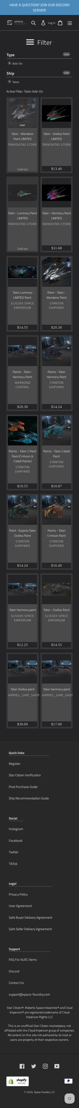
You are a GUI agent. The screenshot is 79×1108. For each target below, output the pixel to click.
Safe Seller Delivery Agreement (30, 928)
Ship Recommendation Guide (29, 798)
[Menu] (70, 23)
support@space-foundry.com (29, 994)
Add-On (17, 63)
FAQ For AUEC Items (23, 959)
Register (14, 763)
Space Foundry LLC (44, 1092)
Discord (14, 971)
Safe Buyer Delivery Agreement (30, 917)
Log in (51, 22)
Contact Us (16, 982)
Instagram (16, 828)
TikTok (13, 863)
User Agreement (20, 905)
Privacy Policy (18, 894)
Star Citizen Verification (25, 775)
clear (66, 54)
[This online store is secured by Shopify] (17, 1082)
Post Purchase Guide (23, 786)
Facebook (15, 840)
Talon (15, 82)
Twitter (13, 852)
